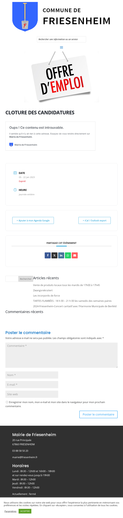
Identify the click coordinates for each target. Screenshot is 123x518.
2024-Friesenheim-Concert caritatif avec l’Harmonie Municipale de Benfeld (75, 306)
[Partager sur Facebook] (48, 255)
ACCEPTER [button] (25, 511)
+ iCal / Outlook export (94, 220)
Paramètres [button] (10, 511)
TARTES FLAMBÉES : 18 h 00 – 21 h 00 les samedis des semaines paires (72, 301)
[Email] (75, 255)
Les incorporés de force (46, 295)
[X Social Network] (54, 255)
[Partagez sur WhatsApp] (68, 255)
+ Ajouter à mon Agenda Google (33, 220)
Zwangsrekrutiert (43, 290)
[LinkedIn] (61, 255)
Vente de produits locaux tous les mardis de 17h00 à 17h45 (66, 285)
